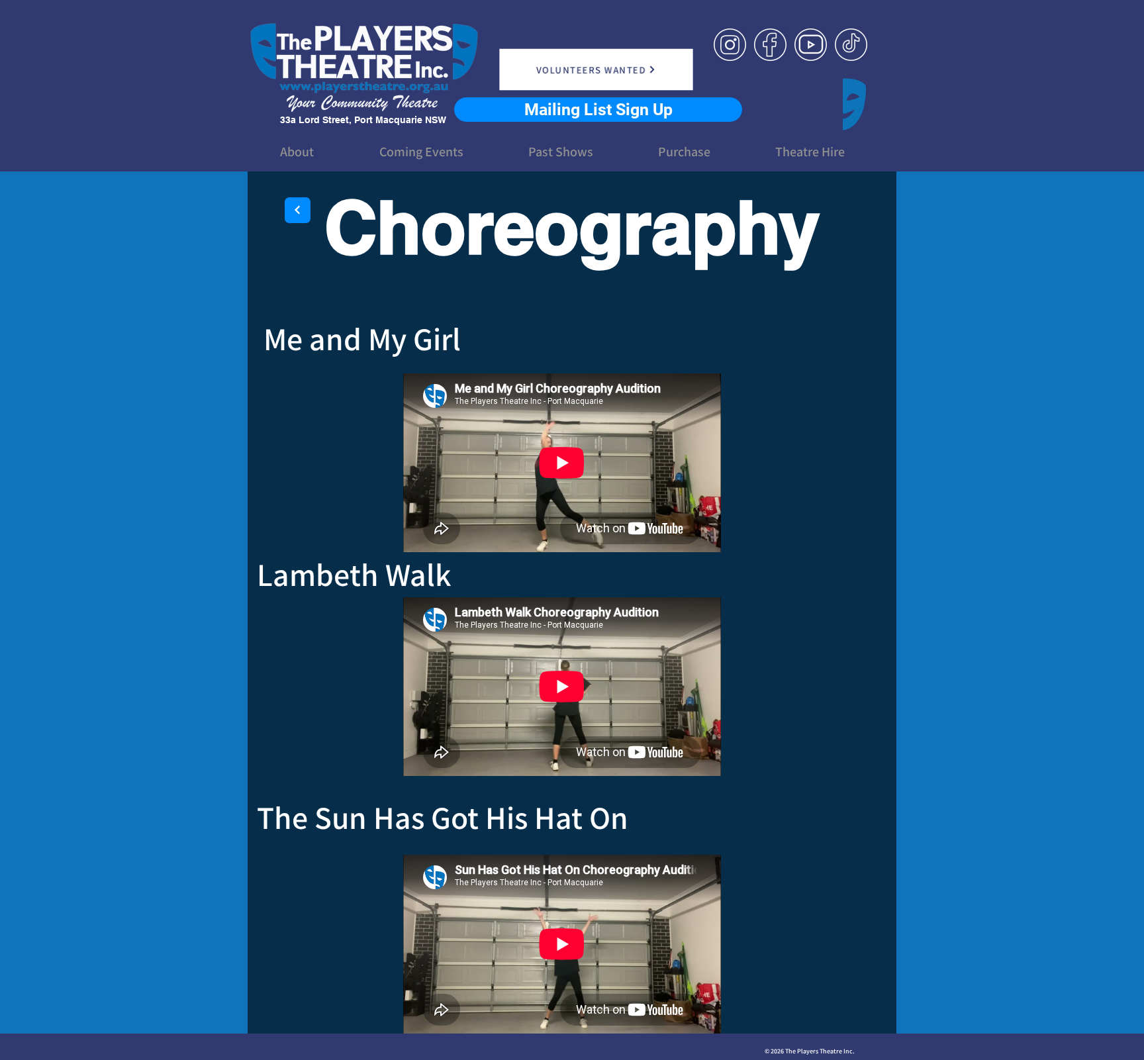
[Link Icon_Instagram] (730, 44)
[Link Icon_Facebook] (770, 44)
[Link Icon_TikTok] (851, 44)
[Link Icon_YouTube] (810, 44)
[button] (297, 152)
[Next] (297, 210)
